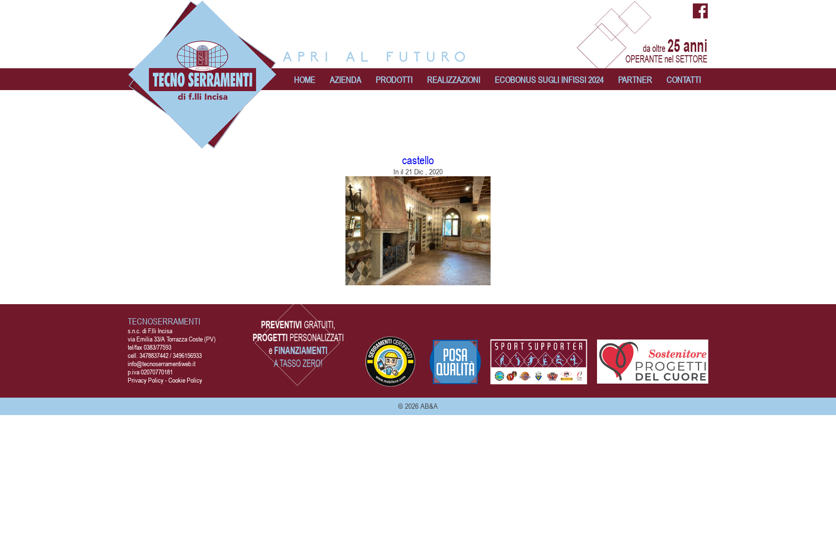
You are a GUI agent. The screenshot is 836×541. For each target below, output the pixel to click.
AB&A (429, 406)
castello (418, 160)
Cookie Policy (185, 380)
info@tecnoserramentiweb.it (161, 363)
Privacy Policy (146, 380)
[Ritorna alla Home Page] (203, 144)
